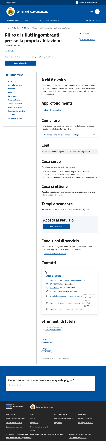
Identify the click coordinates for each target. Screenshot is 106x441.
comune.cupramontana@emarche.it (64, 309)
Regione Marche (11, 2)
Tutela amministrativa (53, 326)
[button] (86, 2)
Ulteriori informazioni (52, 110)
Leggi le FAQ (34, 422)
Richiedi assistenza (85, 418)
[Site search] (97, 11)
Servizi (16, 28)
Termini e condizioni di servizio (55, 253)
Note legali (82, 414)
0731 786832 (54, 291)
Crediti (32, 414)
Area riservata (11, 414)
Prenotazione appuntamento (64, 418)
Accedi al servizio (20, 63)
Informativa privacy (61, 414)
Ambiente (25, 28)
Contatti (33, 418)
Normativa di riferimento (87, 39)
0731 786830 (54, 284)
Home (9, 28)
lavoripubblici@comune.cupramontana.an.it (67, 303)
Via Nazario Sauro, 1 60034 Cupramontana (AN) (67, 280)
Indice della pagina (14, 75)
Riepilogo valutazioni (85, 422)
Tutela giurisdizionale (53, 329)
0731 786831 (54, 288)
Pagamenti (58, 422)
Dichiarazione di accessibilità (16, 418)
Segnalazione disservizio (14, 427)
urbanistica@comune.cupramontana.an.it (66, 296)
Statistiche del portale (14, 422)
